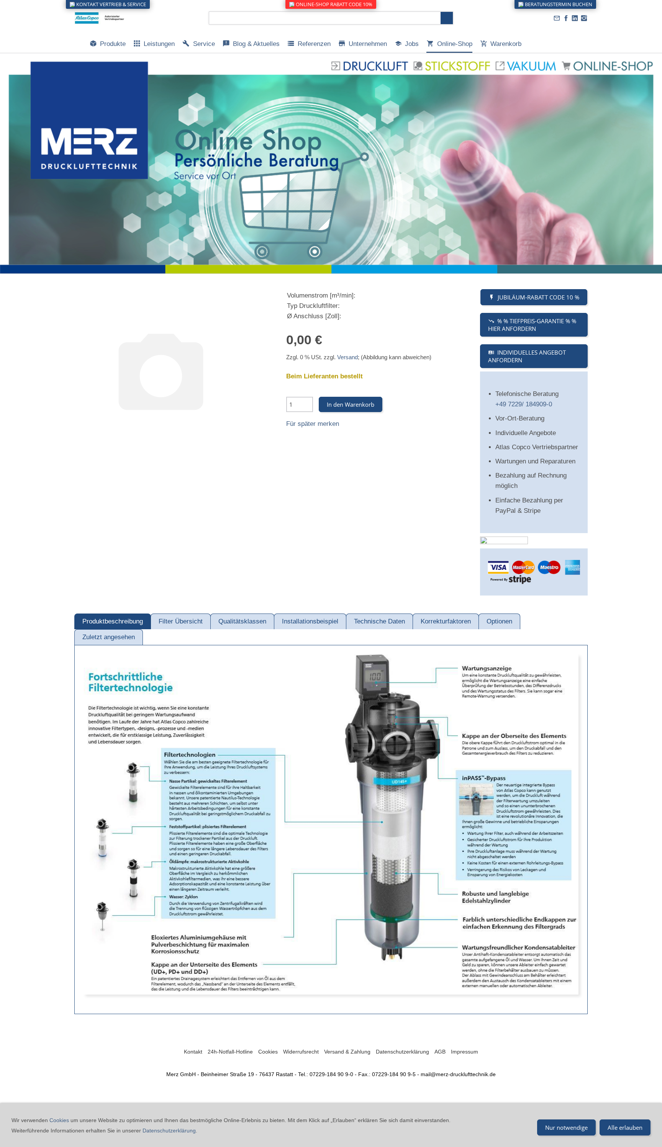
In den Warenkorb (350, 404)
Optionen (499, 621)
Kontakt (193, 1052)
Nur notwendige (566, 1127)
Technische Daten (379, 621)
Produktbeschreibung (112, 621)
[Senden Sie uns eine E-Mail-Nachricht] (557, 18)
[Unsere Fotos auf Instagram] (584, 18)
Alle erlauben (625, 1127)
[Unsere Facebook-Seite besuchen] (566, 18)
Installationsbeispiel (310, 621)
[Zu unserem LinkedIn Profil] (575, 18)
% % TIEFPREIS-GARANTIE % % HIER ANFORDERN (532, 324)
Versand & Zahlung (347, 1052)
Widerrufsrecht (301, 1052)
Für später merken (312, 423)
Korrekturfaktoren (446, 621)
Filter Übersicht (181, 621)
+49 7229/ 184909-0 (523, 404)
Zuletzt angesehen (108, 637)
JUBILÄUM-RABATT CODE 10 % (538, 297)
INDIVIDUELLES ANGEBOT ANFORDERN (527, 356)
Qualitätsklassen (242, 621)
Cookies (268, 1052)
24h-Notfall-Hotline (230, 1052)
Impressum (464, 1052)
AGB (440, 1052)
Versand (347, 357)
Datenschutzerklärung (402, 1052)
